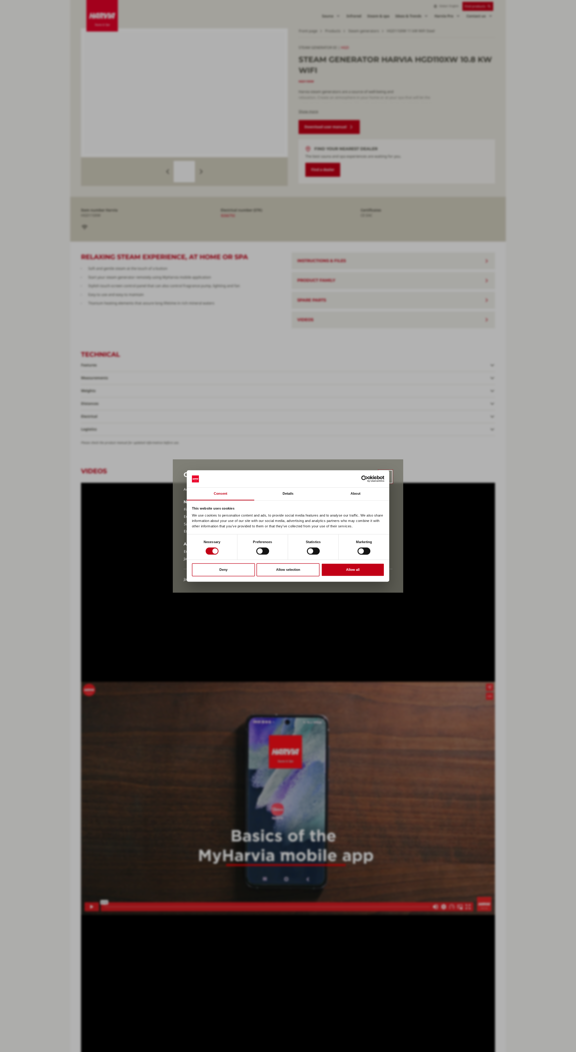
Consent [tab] (220, 494)
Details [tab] (288, 494)
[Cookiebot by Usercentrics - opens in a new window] (364, 479)
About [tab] (355, 494)
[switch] (262, 551)
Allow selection (288, 570)
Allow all (353, 570)
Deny (223, 570)
